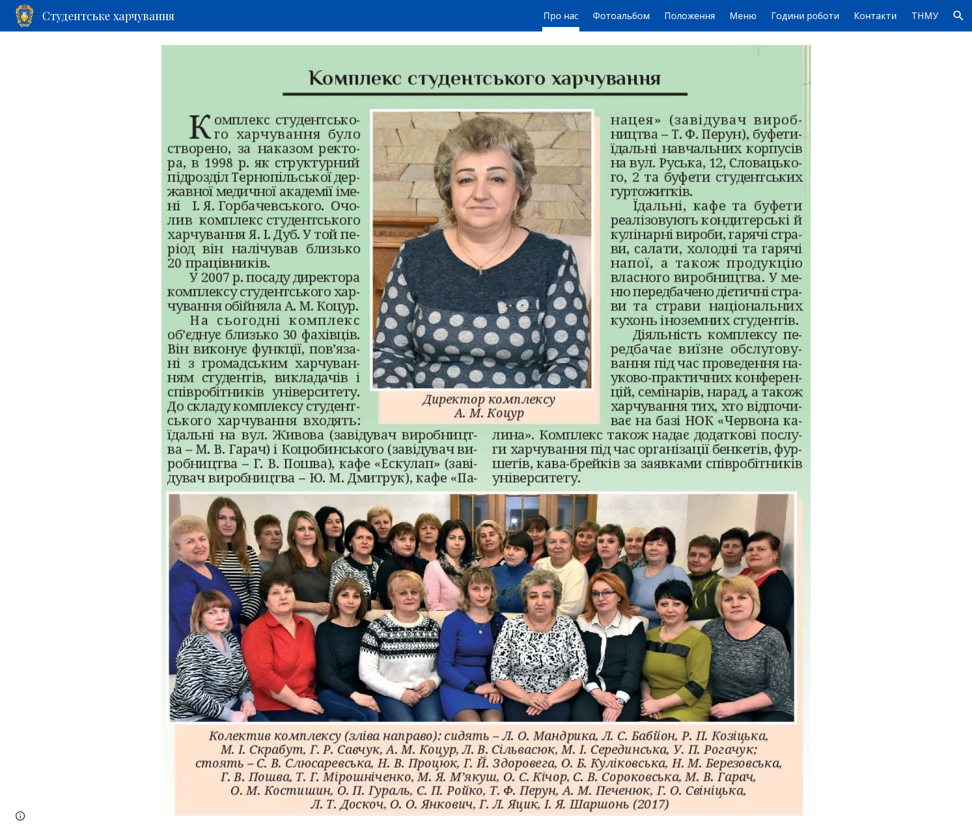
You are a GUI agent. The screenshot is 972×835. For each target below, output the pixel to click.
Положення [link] (689, 16)
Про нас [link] (560, 16)
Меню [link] (743, 16)
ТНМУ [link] (924, 16)
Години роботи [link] (805, 16)
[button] (958, 15)
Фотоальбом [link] (621, 16)
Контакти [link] (875, 16)
